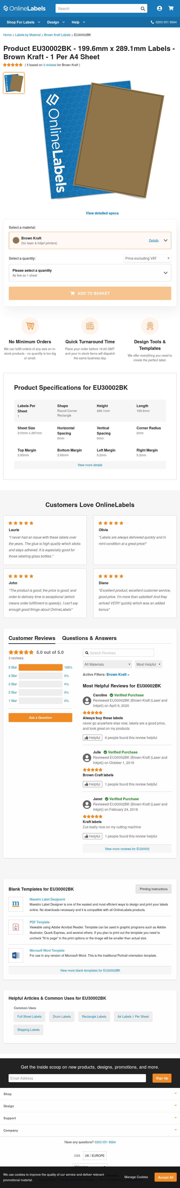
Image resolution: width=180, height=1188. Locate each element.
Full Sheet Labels (29, 1016)
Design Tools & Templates (150, 344)
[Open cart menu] (171, 8)
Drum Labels (62, 1016)
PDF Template (40, 922)
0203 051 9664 (166, 22)
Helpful (94, 737)
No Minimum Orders (30, 341)
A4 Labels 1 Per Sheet (133, 1016)
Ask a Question (40, 717)
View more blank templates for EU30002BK (90, 970)
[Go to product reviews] (13, 65)
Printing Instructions (153, 888)
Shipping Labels (28, 1029)
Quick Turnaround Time (90, 341)
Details (153, 240)
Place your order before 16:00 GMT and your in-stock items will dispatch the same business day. (90, 353)
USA (77, 1155)
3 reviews (50, 65)
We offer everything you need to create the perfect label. (150, 357)
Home (7, 34)
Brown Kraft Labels (57, 34)
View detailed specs (102, 213)
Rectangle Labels (94, 1016)
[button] (40, 667)
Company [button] (11, 1130)
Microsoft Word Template (47, 950)
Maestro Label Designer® (47, 899)
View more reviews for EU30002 (127, 849)
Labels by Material (28, 34)
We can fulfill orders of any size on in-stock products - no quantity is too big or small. (30, 353)
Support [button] (10, 1118)
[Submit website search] (143, 9)
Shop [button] (8, 1094)
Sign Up (162, 1078)
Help (75, 22)
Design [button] (9, 1106)
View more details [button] (90, 465)
